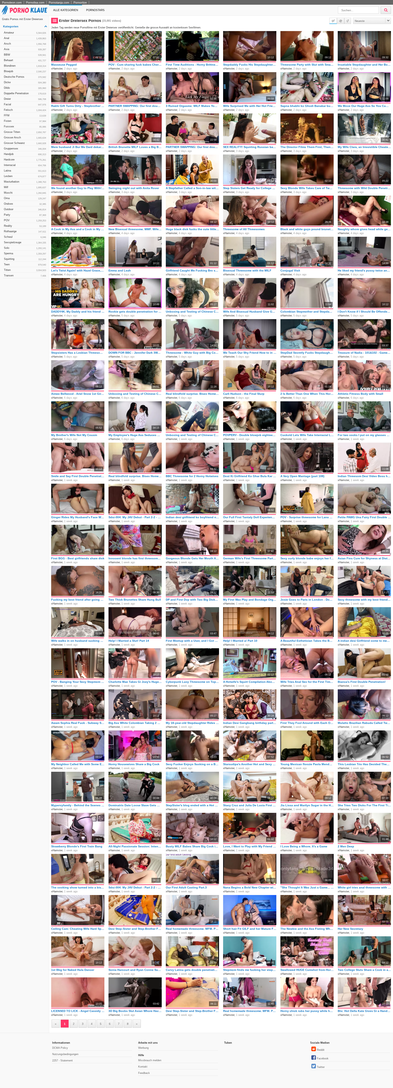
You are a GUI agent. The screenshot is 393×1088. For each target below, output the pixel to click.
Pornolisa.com (35, 2)
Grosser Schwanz (25, 143)
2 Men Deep (346, 846)
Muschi (25, 192)
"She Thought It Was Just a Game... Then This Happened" (307, 887)
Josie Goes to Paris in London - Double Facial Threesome (307, 599)
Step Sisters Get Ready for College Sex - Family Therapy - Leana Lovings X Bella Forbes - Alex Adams (249, 188)
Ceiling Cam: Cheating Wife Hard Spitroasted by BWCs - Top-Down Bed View (77, 928)
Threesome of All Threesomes (244, 229)
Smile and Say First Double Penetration (77, 476)
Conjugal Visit (290, 270)
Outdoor (25, 209)
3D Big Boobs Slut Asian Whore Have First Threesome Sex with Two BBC (135, 1011)
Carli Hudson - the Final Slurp (243, 393)
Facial (25, 104)
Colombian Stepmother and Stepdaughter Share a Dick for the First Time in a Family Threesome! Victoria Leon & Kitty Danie (307, 311)
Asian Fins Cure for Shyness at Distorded (364, 558)
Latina (25, 170)
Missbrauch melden (149, 1060)
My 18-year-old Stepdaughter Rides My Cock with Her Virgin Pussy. (192, 723)
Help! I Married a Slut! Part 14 (128, 640)
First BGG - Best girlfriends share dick (77, 558)
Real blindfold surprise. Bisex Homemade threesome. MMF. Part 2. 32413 (192, 393)
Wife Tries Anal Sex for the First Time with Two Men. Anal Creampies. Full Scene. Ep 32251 (307, 681)
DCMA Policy (60, 1047)
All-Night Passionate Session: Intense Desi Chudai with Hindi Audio (135, 846)
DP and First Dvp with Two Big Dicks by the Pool (192, 599)
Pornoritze (80, 2)
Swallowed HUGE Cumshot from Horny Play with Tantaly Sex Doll (307, 969)
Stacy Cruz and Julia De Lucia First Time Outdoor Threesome (249, 805)
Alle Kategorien (65, 10)
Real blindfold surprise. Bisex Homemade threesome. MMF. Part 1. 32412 (135, 476)
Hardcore (25, 159)
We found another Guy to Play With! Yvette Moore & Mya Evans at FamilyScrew (77, 188)
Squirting (25, 258)
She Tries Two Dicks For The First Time (364, 805)
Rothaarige (25, 231)
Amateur (25, 32)
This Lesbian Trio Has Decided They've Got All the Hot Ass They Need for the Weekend (364, 764)
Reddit (320, 1049)
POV (25, 220)
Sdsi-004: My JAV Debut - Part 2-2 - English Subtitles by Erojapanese (135, 517)
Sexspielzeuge (25, 242)
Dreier (25, 98)
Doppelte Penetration (25, 93)
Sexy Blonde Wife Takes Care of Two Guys (307, 188)
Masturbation (25, 181)
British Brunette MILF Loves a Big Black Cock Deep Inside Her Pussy (135, 147)
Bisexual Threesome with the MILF (247, 270)
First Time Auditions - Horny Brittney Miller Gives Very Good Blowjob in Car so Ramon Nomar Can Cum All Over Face (192, 64)
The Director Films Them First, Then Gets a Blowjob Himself (307, 147)
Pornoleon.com (12, 2)
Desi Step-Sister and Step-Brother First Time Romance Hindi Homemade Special (192, 1011)
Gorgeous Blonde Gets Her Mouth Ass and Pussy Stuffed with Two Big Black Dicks (192, 558)
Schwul (25, 236)
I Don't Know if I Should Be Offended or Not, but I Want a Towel (364, 311)
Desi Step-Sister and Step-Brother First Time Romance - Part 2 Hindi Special (135, 928)
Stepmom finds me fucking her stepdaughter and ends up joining (249, 969)
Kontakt (142, 1066)
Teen (25, 264)
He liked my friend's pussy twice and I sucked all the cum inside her (364, 270)
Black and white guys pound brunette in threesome (307, 229)
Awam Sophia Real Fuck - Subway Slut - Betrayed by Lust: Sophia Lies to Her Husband (77, 723)
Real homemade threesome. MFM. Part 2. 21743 (192, 928)
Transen (25, 275)
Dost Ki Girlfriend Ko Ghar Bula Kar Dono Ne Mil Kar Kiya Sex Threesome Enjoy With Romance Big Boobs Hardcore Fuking (249, 476)
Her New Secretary (350, 928)
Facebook (323, 1058)
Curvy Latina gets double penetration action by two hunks (192, 969)
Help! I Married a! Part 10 (240, 640)
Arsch (25, 43)
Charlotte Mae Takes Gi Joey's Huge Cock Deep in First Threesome (135, 681)
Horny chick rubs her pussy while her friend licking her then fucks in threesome (307, 1011)
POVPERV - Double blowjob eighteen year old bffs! (249, 435)
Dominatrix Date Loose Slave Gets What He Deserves (135, 805)
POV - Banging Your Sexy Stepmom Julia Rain (77, 681)
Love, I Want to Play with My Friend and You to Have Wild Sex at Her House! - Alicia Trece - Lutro (249, 846)
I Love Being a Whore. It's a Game (303, 846)
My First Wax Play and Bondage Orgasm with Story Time (249, 599)
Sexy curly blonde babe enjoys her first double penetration (307, 558)
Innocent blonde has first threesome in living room (135, 558)
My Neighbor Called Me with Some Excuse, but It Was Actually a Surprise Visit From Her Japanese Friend (77, 764)
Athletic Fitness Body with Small (360, 393)
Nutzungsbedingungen (65, 1054)
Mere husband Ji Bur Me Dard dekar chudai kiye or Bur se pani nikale (77, 147)
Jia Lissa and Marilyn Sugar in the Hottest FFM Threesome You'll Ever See (307, 805)
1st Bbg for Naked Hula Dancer (72, 969)
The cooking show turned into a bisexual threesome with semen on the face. (77, 887)
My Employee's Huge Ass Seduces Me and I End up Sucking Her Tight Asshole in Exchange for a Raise (135, 435)
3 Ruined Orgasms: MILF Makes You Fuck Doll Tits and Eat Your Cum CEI (192, 106)
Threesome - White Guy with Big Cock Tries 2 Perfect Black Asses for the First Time (192, 352)
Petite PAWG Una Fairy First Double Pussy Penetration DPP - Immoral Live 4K (364, 517)
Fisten (25, 120)
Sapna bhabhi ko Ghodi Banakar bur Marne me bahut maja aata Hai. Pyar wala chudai (307, 106)
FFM (25, 115)
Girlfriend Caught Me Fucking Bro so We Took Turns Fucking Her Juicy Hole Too (192, 270)
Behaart (25, 60)
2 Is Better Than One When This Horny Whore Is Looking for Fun (307, 393)
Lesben (25, 176)
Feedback (144, 1073)
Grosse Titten (25, 131)
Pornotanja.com (59, 2)
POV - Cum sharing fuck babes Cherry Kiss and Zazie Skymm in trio (135, 64)
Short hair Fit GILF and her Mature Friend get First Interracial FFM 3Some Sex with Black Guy (249, 928)
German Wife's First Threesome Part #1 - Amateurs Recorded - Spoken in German (249, 558)
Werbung (143, 1047)
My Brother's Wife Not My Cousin (74, 435)
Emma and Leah (119, 270)
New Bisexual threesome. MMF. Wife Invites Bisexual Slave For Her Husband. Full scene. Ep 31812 (135, 229)
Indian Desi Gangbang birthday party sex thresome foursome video (249, 723)
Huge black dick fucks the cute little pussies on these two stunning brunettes (192, 229)
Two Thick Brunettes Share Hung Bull (134, 599)
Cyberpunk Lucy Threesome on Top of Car (192, 681)
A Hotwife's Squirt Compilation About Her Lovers (249, 681)
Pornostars (95, 10)
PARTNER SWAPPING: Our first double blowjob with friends (192, 147)
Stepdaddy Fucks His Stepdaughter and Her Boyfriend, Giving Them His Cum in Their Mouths (249, 64)
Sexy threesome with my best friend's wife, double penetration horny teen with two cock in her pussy (364, 599)
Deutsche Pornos (25, 76)
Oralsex (25, 203)
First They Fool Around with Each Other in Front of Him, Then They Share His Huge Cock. (307, 723)
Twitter (321, 1067)
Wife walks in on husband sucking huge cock (77, 640)
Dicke (25, 82)
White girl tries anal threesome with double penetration (364, 887)
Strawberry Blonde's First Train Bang (76, 846)
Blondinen (25, 65)
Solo (25, 247)
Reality (25, 225)
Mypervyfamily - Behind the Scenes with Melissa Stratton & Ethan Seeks (77, 805)
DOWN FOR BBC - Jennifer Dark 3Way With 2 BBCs (135, 352)
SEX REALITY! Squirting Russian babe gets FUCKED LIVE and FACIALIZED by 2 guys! (249, 147)
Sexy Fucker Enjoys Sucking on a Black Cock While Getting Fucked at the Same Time (192, 764)
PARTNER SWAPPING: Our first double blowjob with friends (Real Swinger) (135, 106)
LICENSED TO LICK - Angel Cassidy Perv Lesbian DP (77, 1011)
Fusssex (25, 126)
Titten (25, 269)
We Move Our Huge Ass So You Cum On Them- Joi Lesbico (364, 106)
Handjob (25, 154)
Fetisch (25, 109)
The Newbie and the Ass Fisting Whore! (307, 928)
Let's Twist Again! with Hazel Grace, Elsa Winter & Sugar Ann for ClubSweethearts (77, 270)
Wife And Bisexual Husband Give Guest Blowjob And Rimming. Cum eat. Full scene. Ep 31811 (249, 311)
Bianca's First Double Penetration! (362, 681)
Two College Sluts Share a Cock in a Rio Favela (364, 969)
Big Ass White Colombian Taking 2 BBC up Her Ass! (135, 723)
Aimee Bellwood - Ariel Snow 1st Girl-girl (77, 393)
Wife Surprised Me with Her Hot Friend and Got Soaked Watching (249, 106)
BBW (25, 54)
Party (25, 214)
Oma (25, 198)
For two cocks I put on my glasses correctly (364, 435)
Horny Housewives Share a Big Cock (133, 764)
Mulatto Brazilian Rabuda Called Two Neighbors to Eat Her (364, 723)
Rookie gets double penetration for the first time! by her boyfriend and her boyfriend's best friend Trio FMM (135, 311)
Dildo (25, 87)
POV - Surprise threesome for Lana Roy (307, 517)
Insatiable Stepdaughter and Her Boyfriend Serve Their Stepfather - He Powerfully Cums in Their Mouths (364, 64)
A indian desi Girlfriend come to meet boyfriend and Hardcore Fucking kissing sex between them (364, 640)
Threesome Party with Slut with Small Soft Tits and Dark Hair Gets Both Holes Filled (307, 64)
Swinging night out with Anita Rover (133, 188)
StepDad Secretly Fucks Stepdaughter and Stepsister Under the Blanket (307, 352)
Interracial (25, 165)
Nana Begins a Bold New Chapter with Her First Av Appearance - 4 (249, 887)
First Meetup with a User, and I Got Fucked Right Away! (192, 640)
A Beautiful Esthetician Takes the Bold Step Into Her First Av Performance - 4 (307, 640)
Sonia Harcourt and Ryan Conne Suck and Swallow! (135, 969)
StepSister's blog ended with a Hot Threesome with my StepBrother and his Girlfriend (192, 805)
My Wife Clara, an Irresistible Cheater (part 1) (364, 147)
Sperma (25, 253)
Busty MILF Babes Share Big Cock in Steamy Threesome (192, 846)
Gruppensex (25, 148)
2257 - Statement (62, 1060)
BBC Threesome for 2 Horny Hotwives (192, 476)
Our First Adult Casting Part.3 (186, 887)
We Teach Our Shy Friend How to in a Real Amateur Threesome (249, 352)
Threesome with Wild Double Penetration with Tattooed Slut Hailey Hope (364, 188)
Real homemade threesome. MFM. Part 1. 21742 (249, 1011)
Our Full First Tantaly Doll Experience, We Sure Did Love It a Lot (249, 517)
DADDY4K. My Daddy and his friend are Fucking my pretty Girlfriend (77, 311)
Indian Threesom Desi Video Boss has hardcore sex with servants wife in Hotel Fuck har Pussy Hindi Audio (364, 476)
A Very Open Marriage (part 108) (302, 476)
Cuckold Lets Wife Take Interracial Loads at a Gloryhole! (307, 435)
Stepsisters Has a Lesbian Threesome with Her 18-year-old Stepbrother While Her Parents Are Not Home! (77, 352)
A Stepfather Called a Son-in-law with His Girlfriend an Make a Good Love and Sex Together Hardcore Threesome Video (192, 188)
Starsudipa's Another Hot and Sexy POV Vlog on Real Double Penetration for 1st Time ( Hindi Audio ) (249, 764)
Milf (25, 187)
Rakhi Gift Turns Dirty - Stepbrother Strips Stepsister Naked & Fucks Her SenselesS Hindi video (77, 106)
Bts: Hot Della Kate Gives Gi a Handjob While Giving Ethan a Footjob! (364, 1011)
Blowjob (25, 71)
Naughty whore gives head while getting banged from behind (364, 229)
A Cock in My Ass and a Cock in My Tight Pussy (77, 229)
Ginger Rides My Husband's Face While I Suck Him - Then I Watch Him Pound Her (77, 517)
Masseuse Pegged (64, 64)
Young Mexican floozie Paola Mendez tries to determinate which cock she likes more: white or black (307, 764)
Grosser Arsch (25, 137)
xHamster (56, 68)
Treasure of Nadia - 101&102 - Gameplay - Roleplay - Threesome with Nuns (364, 352)
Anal (25, 38)
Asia (25, 49)
